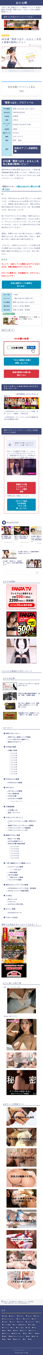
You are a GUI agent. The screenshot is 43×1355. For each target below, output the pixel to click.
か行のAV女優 (15, 848)
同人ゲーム (24, 1330)
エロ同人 (9, 895)
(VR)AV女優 (12, 796)
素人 (25, 1339)
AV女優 (5, 1316)
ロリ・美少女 (21, 1327)
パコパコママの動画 (15, 880)
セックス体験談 (7, 1324)
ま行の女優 (14, 767)
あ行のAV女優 (15, 846)
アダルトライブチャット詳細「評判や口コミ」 (22, 822)
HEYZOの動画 (13, 875)
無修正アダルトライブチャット (17, 1336)
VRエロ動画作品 (13, 793)
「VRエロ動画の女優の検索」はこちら (21, 361)
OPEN (21, 91)
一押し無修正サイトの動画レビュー (18, 863)
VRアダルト (10, 787)
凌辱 (10, 1330)
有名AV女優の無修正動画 (16, 843)
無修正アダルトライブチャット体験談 (21, 825)
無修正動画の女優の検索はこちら (21, 373)
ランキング (6, 1327)
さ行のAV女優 (15, 851)
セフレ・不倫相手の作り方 (20, 1324)
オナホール (21, 1321)
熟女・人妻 (35, 1336)
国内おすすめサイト (15, 742)
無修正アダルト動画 (13, 835)
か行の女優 (14, 755)
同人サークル (12, 899)
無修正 (5, 330)
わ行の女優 (14, 773)
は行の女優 (14, 764)
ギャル (39, 1321)
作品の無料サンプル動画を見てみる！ (21, 284)
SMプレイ (12, 1316)
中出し (35, 1327)
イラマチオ (27, 1319)
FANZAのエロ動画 (12, 779)
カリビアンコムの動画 (15, 867)
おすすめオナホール (15, 912)
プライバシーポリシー (20, 1350)
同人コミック (33, 1330)
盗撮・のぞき (18, 1339)
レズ (13, 1327)
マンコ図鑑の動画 (16, 869)
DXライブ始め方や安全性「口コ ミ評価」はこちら (21, 504)
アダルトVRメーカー (17, 801)
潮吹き (38, 1333)
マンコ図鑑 (32, 1324)
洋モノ (31, 1333)
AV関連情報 (10, 806)
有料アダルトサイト (13, 733)
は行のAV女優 (15, 855)
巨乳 (26, 1333)
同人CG (16, 1330)
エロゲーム (12, 901)
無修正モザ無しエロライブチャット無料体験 (21, 488)
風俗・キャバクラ (14, 812)
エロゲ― (35, 1319)
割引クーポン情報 (14, 838)
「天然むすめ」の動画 (15, 877)
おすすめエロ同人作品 (15, 904)
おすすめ (37, 1316)
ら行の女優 (14, 771)
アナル (19, 1319)
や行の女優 (14, 769)
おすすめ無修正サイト (15, 841)
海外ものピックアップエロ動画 (17, 885)
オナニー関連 (10, 909)
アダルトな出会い (12, 917)
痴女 (5, 1339)
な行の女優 (14, 762)
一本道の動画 (5, 35)
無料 (29, 1336)
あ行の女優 (14, 753)
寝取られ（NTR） (17, 1333)
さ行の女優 (14, 758)
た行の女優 (14, 760)
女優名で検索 (12, 750)
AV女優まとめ (13, 810)
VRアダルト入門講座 (15, 791)
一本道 (11, 330)
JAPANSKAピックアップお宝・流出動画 (22, 888)
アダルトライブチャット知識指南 (19, 828)
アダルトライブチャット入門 (18, 830)
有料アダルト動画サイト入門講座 (19, 737)
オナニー (13, 1321)
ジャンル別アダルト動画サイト (18, 739)
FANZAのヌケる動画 (15, 782)
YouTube (29, 1316)
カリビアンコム (30, 1321)
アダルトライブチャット (14, 817)
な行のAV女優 (15, 853)
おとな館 (21, 2)
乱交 (5, 1330)
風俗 (31, 1339)
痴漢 (10, 1339)
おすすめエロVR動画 (15, 798)
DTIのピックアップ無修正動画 (18, 891)
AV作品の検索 (11, 747)
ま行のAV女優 (15, 858)
